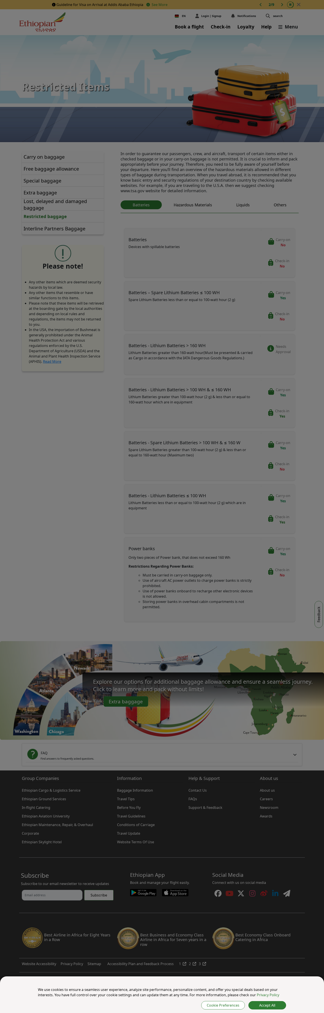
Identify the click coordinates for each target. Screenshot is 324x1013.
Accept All (267, 1005)
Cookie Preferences (223, 1005)
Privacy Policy (268, 994)
